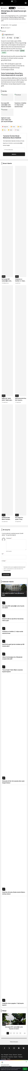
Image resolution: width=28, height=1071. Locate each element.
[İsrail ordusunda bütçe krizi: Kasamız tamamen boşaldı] (20, 344)
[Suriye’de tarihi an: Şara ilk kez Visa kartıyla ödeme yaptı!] (14, 616)
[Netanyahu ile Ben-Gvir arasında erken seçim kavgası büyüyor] (14, 729)
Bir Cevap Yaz (6, 529)
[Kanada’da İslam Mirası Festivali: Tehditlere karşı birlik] (7, 463)
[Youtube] (23, 1048)
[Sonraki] (24, 1033)
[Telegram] (19, 1048)
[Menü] (2, 3)
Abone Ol (14, 154)
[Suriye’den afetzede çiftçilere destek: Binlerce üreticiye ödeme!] (14, 840)
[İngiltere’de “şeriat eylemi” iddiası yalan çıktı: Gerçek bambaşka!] (7, 115)
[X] (9, 1048)
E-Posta (4, 561)
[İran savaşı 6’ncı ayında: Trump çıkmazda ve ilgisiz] (20, 463)
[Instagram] (14, 1048)
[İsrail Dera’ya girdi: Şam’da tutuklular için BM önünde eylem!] (14, 641)
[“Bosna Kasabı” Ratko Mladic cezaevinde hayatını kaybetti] (14, 667)
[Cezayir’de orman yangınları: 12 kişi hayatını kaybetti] (14, 951)
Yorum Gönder (6, 575)
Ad (3, 553)
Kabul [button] (25, 1069)
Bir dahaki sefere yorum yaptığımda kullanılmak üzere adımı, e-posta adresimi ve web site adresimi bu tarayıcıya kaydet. (14, 568)
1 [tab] (7, 1033)
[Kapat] (26, 1062)
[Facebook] (4, 1048)
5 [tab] (20, 1033)
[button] (25, 3)
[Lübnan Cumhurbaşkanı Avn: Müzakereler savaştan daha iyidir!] (14, 654)
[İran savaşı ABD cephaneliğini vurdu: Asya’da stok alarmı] (7, 100)
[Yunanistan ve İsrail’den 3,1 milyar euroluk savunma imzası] (21, 100)
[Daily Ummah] (13, 3)
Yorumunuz (9, 538)
